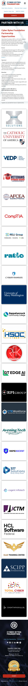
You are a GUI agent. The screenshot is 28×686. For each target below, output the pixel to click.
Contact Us (20, 639)
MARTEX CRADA (20, 11)
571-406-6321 (16, 654)
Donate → (3, 57)
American (21, 8)
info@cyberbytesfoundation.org (15, 655)
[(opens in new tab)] (14, 118)
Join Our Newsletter (10, 639)
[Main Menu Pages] (25, 3)
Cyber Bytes (7, 8)
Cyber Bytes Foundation (13, 681)
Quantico (9, 11)
